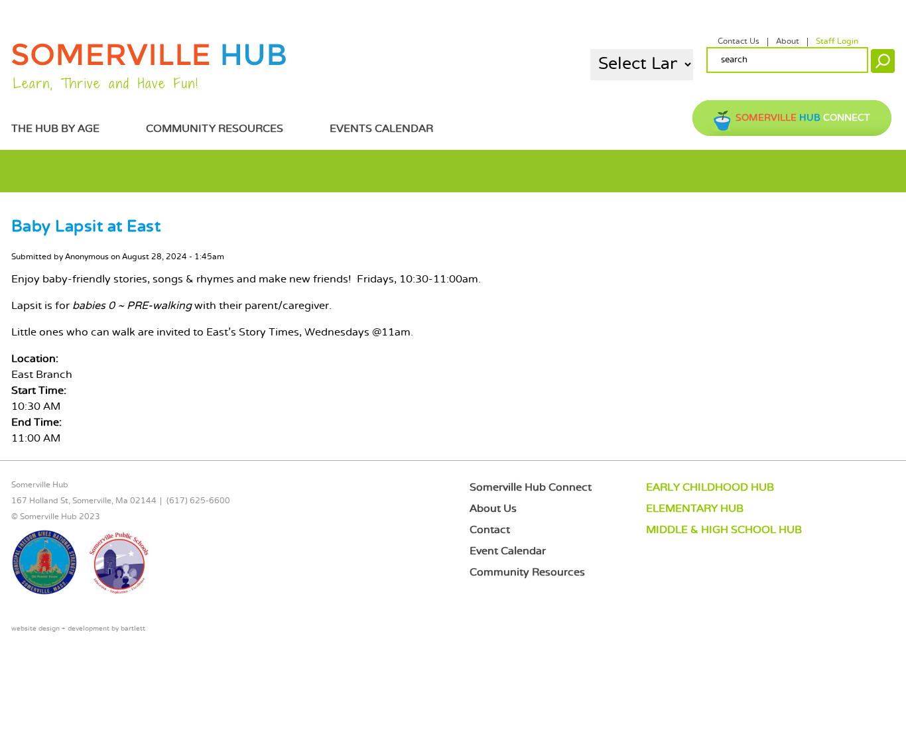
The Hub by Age (55, 129)
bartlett (133, 629)
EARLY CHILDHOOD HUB (710, 487)
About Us (493, 509)
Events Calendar (381, 129)
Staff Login (837, 41)
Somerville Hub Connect (531, 487)
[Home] (149, 63)
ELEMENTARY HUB (695, 509)
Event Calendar (508, 551)
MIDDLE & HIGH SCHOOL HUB (724, 530)
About (787, 41)
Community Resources (214, 129)
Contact (490, 530)
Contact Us (738, 41)
